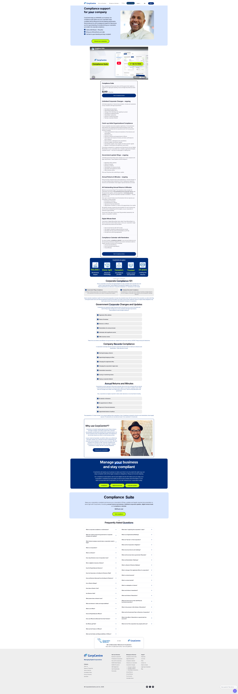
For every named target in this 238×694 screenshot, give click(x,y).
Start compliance (119, 514)
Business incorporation (116, 656)
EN (144, 3)
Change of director (132, 668)
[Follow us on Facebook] (153, 687)
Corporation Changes (130, 664)
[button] (102, 3)
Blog (142, 668)
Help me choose (144, 664)
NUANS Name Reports (116, 662)
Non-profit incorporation (116, 660)
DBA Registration (115, 666)
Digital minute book (117, 485)
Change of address (132, 667)
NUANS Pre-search (115, 664)
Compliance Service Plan (131, 656)
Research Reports (130, 3)
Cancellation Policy (88, 672)
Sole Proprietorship (115, 668)
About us (86, 666)
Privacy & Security (88, 674)
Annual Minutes (129, 674)
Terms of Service (87, 670)
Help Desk (143, 656)
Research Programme (88, 668)
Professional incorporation (117, 658)
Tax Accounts (129, 676)
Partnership (114, 670)
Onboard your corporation (100, 41)
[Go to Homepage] (90, 3)
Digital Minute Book (130, 658)
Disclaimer (86, 676)
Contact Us (143, 662)
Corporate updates (132, 485)
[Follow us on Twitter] (150, 687)
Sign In (151, 3)
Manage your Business (114, 3)
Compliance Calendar (130, 660)
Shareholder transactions (133, 669)
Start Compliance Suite (119, 95)
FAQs (142, 660)
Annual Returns (129, 672)
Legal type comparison (145, 666)
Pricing (123, 3)
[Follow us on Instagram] (147, 687)
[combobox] (144, 3)
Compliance (104, 485)
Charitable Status (129, 678)
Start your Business (102, 3)
